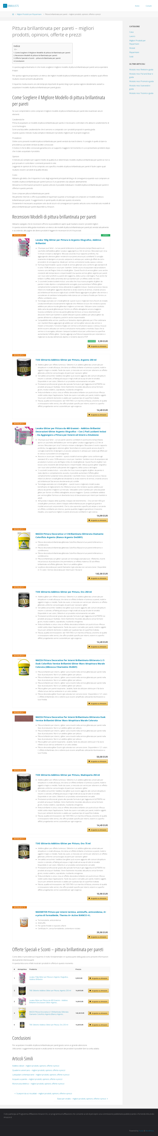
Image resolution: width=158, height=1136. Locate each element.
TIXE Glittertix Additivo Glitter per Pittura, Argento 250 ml (66, 359)
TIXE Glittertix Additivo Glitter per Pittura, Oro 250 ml (64, 591)
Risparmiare (134, 52)
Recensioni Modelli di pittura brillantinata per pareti (36, 55)
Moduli (132, 48)
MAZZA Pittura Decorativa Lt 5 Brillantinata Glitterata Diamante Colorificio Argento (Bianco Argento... (48, 1013)
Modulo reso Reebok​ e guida (141, 69)
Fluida (140, 1131)
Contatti (149, 6)
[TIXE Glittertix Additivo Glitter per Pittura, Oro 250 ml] (24, 599)
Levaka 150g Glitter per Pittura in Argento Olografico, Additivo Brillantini (68, 242)
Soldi (131, 56)
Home (137, 6)
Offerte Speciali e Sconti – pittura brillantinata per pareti (38, 58)
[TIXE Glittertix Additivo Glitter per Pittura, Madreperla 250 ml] (24, 782)
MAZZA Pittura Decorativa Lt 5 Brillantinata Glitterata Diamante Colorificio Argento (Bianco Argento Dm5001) (69, 535)
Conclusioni (19, 61)
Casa (131, 32)
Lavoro (132, 36)
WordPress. (149, 1131)
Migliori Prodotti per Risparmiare (29, 14)
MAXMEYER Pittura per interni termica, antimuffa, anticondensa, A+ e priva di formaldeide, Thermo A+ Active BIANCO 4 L (71, 914)
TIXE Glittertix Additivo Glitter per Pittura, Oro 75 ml (63, 843)
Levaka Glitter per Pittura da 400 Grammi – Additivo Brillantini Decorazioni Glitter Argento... (48, 1001)
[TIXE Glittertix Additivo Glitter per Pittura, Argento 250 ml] (24, 367)
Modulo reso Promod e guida (141, 81)
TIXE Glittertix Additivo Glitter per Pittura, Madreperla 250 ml (68, 775)
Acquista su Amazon (98, 346)
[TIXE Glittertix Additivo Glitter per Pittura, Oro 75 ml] (24, 851)
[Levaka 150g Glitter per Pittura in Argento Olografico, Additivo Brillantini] (24, 247)
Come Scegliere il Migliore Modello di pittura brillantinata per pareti (42, 53)
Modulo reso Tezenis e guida (141, 93)
